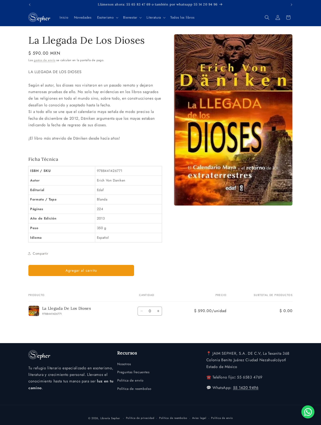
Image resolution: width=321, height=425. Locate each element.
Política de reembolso (134, 388)
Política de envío (222, 418)
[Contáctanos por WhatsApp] (307, 411)
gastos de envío (44, 60)
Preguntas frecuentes (133, 372)
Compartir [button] (40, 253)
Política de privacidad (140, 418)
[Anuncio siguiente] (291, 4)
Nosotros (124, 364)
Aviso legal (199, 418)
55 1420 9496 (246, 387)
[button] (107, 17)
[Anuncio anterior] (30, 4)
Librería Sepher (110, 418)
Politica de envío (130, 380)
